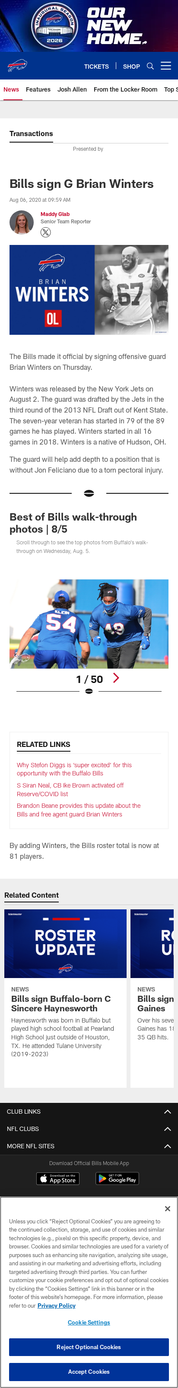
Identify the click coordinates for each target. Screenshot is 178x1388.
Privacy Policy (57, 1305)
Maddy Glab (55, 214)
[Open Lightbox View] (89, 637)
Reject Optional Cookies (89, 1347)
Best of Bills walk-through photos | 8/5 (73, 522)
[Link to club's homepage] (17, 62)
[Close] (167, 1208)
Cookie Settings (89, 1322)
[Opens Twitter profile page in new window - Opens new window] (46, 232)
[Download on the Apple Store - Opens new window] (58, 1179)
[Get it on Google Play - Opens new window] (117, 1183)
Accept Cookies (89, 1371)
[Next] (116, 678)
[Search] (150, 66)
